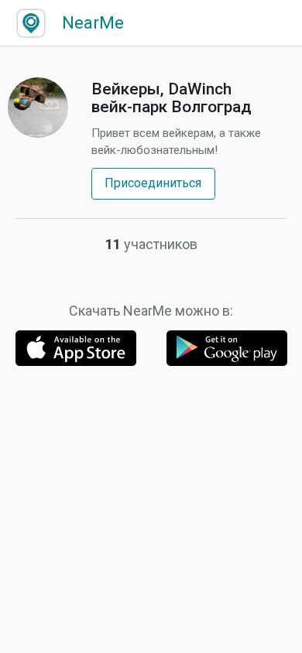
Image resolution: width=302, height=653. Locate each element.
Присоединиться (153, 183)
